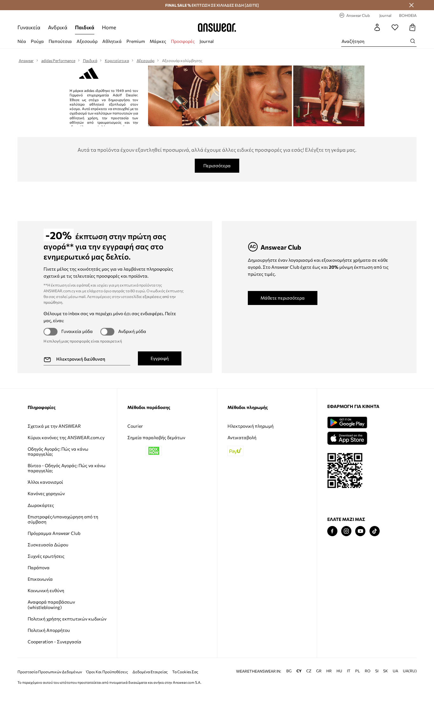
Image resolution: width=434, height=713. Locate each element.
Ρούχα (37, 41)
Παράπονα (39, 567)
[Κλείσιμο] (411, 5)
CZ (308, 671)
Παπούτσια (60, 41)
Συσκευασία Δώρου (48, 544)
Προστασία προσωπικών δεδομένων (49, 672)
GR (319, 671)
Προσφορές (183, 41)
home (109, 27)
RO (367, 671)
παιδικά (84, 27)
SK (385, 671)
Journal (207, 41)
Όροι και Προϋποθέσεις (107, 672)
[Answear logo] (217, 27)
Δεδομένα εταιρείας (150, 672)
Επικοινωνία (40, 579)
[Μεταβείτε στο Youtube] (360, 531)
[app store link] (347, 437)
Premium (135, 41)
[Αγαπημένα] (395, 27)
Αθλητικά (112, 41)
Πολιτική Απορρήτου (49, 630)
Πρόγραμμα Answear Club (54, 533)
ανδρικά (57, 27)
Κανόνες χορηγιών (46, 493)
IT (348, 671)
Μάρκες (158, 41)
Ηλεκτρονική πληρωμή (250, 426)
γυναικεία (28, 27)
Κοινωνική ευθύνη (46, 590)
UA (395, 671)
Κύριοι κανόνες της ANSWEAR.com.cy (66, 437)
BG (289, 671)
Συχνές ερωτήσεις (46, 556)
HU (339, 671)
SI (376, 671)
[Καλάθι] (413, 27)
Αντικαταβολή (241, 437)
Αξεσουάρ (87, 41)
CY (299, 671)
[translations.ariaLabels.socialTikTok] (374, 531)
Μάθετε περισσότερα (283, 298)
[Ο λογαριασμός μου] (377, 27)
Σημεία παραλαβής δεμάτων (156, 437)
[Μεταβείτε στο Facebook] (332, 531)
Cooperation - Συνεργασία (54, 641)
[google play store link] (347, 422)
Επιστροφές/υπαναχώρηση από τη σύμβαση (63, 519)
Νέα (21, 41)
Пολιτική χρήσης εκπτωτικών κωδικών (67, 618)
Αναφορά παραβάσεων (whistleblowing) (51, 604)
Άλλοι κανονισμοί (45, 482)
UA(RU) (410, 671)
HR (329, 671)
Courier (135, 426)
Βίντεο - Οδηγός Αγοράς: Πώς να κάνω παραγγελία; (66, 468)
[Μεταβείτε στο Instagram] (346, 531)
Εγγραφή (160, 358)
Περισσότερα (217, 165)
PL (357, 671)
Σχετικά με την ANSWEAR (54, 426)
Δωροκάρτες (41, 505)
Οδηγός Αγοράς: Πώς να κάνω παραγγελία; (58, 451)
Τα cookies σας (185, 672)
